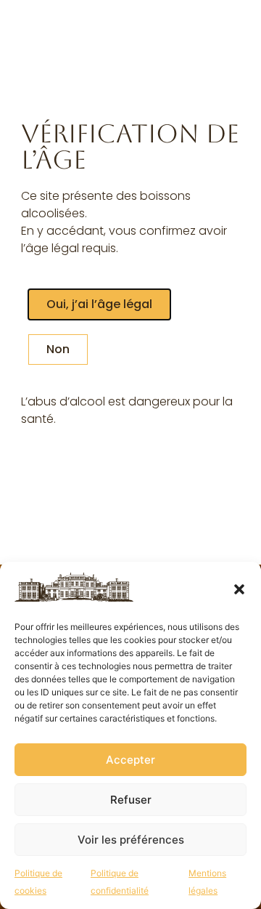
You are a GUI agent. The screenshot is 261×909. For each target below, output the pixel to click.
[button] (239, 589)
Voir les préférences (131, 840)
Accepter (130, 760)
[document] (130, 454)
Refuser (131, 800)
